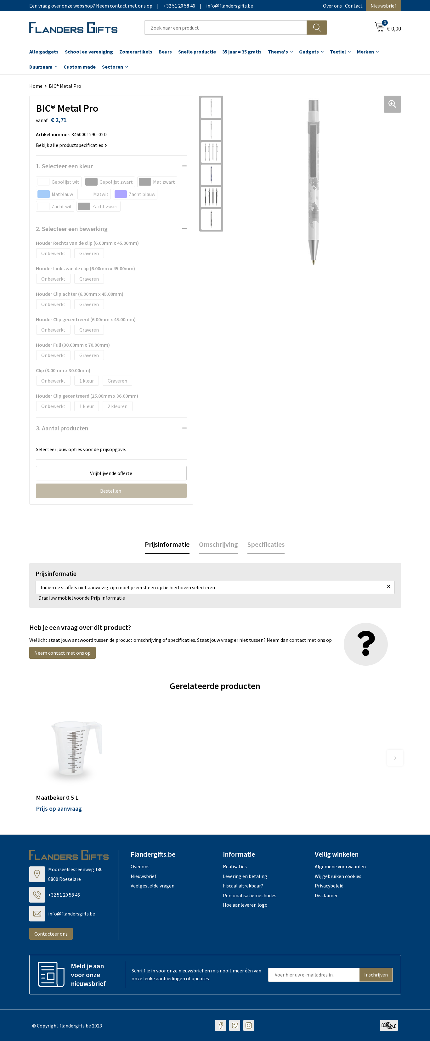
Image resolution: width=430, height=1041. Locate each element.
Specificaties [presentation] (266, 544)
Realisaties (235, 866)
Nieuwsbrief (383, 6)
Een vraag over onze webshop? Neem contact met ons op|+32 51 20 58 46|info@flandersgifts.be (141, 6)
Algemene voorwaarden (340, 866)
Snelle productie (197, 51)
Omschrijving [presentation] (218, 544)
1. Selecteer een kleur (64, 166)
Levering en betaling (245, 876)
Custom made (80, 67)
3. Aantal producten (62, 428)
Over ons (332, 6)
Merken (365, 51)
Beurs (165, 51)
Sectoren (112, 67)
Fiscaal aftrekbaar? (243, 885)
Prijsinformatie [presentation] (167, 544)
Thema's (278, 51)
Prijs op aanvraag (59, 808)
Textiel (338, 51)
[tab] (167, 544)
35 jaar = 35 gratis (242, 51)
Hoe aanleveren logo (245, 905)
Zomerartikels (135, 51)
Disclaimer (326, 895)
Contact (354, 6)
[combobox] (225, 27)
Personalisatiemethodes (249, 895)
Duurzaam (41, 67)
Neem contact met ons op (62, 653)
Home (35, 86)
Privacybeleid (329, 885)
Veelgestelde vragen (152, 885)
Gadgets (309, 51)
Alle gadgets (44, 51)
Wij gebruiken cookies (338, 876)
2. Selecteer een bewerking (72, 228)
